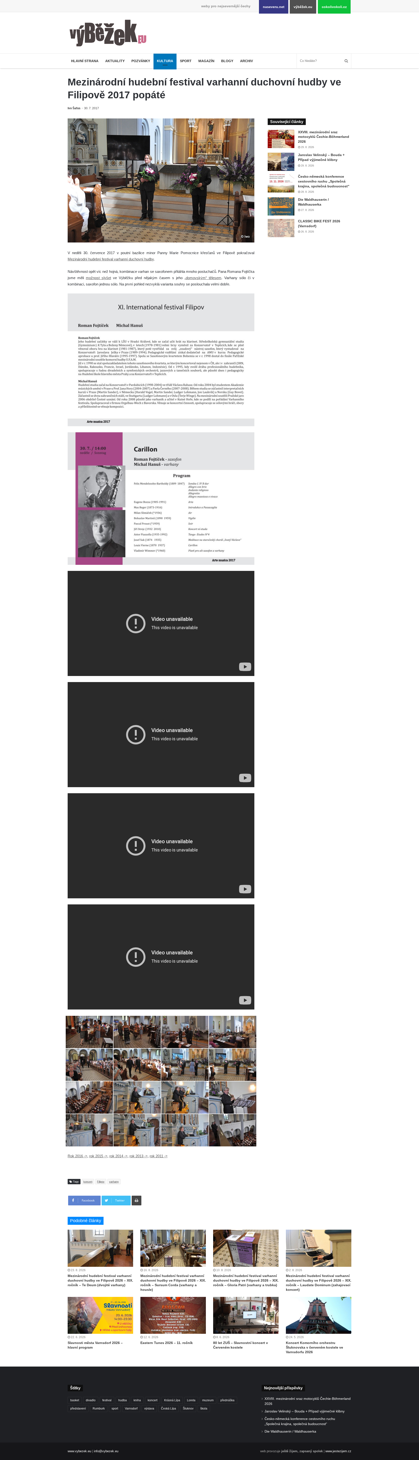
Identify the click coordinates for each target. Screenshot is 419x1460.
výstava (149, 1408)
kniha (137, 1400)
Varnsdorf (131, 1408)
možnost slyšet (98, 278)
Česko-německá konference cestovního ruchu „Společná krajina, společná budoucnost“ (323, 181)
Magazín (206, 61)
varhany (114, 1181)
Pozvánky (140, 61)
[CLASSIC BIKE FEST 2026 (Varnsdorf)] (281, 228)
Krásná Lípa (172, 1400)
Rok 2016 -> (77, 1156)
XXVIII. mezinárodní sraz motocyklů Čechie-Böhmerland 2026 (323, 136)
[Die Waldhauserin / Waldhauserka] (281, 206)
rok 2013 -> (138, 1156)
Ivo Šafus (74, 108)
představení (78, 1408)
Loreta (191, 1400)
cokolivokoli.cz (334, 7)
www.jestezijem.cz (338, 1451)
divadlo (91, 1400)
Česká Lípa (168, 1408)
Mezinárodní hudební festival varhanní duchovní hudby (111, 259)
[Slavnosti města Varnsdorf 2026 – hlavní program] (100, 1315)
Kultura (165, 61)
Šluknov (188, 1408)
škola (203, 1408)
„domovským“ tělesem (203, 278)
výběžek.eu (303, 7)
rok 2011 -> (159, 1156)
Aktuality (115, 61)
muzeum (208, 1400)
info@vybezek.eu (106, 1451)
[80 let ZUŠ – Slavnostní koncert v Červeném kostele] (246, 1315)
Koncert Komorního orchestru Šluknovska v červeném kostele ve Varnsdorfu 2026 (314, 1347)
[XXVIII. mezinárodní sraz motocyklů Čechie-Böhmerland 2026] (281, 139)
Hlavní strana (84, 61)
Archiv (246, 61)
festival (107, 1400)
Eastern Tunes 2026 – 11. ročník (166, 1343)
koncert (87, 1181)
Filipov (101, 1181)
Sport (186, 61)
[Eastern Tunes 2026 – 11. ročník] (173, 1315)
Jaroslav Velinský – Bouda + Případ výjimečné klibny (305, 1411)
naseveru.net (273, 7)
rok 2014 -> (118, 1156)
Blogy (227, 61)
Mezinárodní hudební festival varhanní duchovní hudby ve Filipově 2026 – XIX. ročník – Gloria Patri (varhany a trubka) (246, 1280)
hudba (122, 1400)
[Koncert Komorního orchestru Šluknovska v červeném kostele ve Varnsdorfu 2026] (318, 1315)
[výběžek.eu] (110, 34)
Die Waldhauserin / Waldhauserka (290, 1431)
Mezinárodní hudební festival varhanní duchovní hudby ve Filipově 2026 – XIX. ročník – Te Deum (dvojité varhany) (100, 1280)
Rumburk (99, 1408)
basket (74, 1400)
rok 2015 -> (98, 1156)
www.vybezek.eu (79, 1451)
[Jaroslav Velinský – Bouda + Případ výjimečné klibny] (281, 162)
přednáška (227, 1400)
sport (115, 1408)
